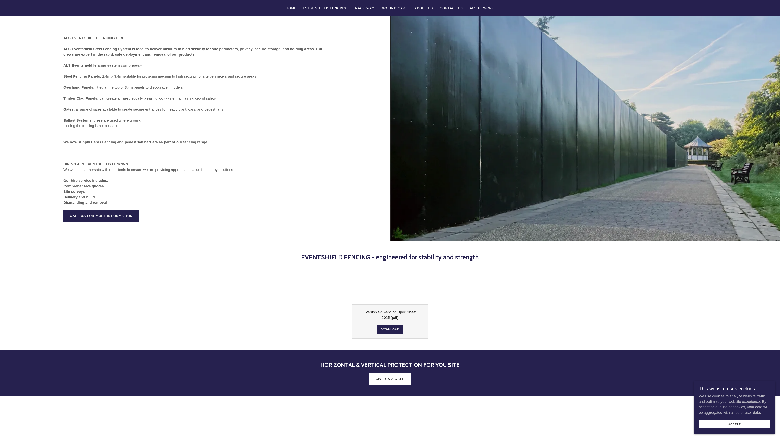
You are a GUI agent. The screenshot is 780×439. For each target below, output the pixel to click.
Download (390, 329)
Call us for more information (101, 216)
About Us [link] (423, 8)
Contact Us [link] (451, 8)
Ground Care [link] (394, 8)
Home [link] (291, 8)
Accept (734, 424)
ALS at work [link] (482, 8)
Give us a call (390, 379)
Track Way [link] (363, 8)
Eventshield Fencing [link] (324, 8)
